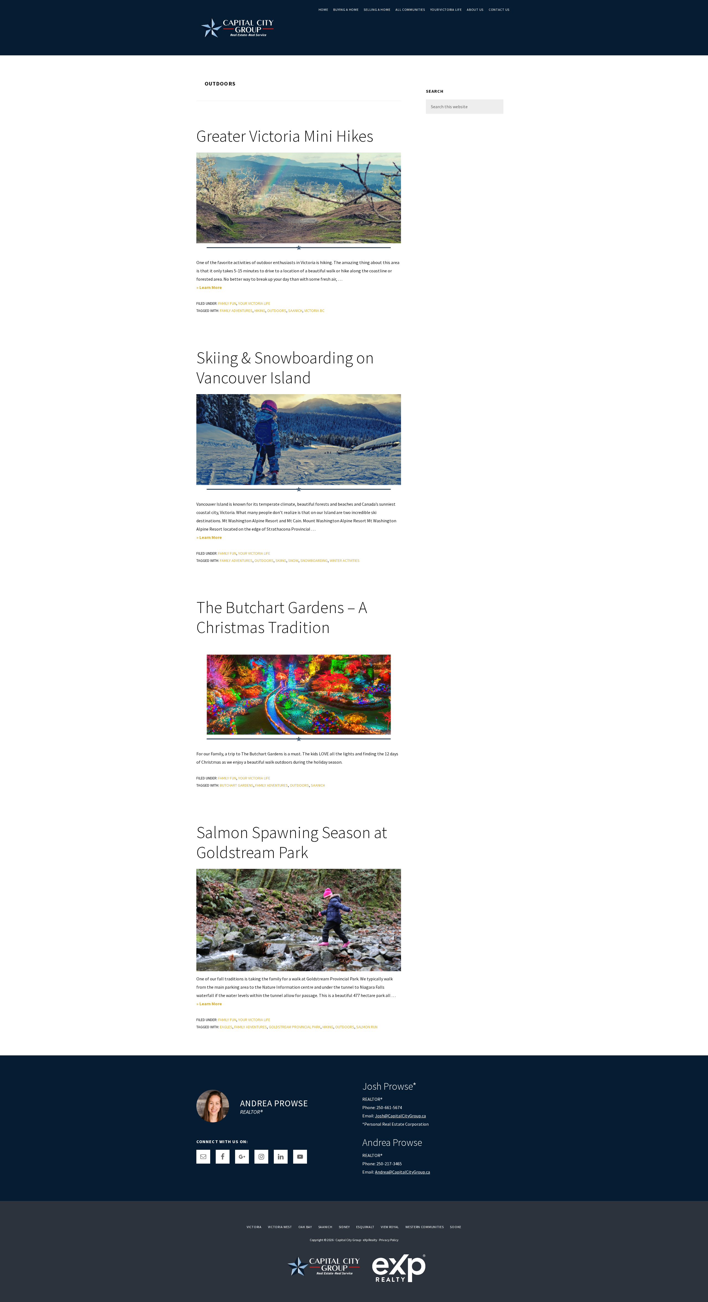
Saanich (295, 310)
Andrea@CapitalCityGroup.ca (402, 1172)
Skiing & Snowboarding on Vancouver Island (285, 367)
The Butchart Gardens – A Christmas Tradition (281, 617)
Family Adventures (236, 310)
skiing (280, 560)
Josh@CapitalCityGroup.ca (400, 1115)
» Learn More (216, 287)
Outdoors (276, 310)
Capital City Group (348, 1240)
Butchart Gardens (236, 785)
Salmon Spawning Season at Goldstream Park (291, 842)
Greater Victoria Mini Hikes (284, 135)
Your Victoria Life (254, 303)
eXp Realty (370, 1240)
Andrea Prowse (274, 1103)
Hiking (259, 310)
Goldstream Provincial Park (295, 1026)
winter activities (345, 560)
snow (293, 560)
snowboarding (314, 560)
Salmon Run (367, 1026)
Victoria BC (314, 310)
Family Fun (227, 303)
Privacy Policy (389, 1240)
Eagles (226, 1026)
